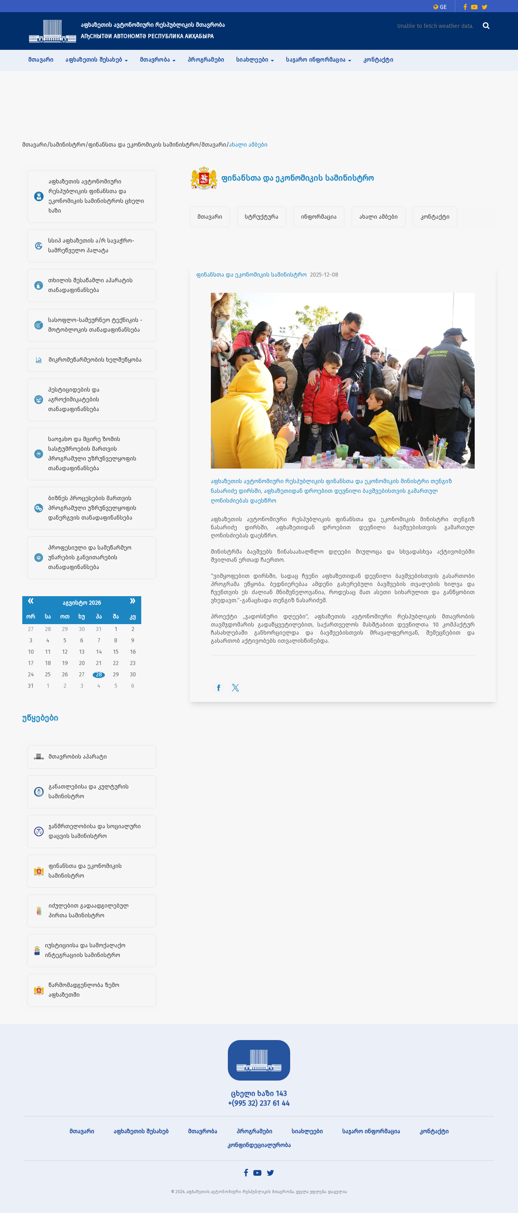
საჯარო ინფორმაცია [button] (316, 59)
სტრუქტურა (261, 216)
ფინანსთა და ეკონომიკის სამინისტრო (251, 274)
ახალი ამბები (378, 216)
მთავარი (40, 59)
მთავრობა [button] (156, 59)
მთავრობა (202, 1131)
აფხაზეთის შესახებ (141, 1131)
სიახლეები (307, 1131)
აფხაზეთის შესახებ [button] (95, 59)
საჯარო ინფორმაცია (371, 1131)
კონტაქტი (378, 59)
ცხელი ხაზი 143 (259, 1093)
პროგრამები (206, 59)
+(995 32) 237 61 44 (259, 1103)
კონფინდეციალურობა (259, 1145)
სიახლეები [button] (253, 59)
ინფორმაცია (319, 216)
